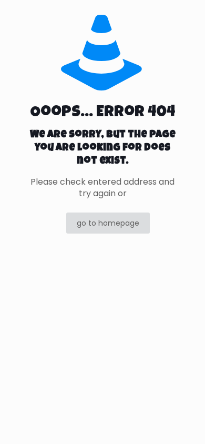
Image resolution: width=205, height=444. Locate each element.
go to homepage (108, 223)
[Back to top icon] (183, 422)
